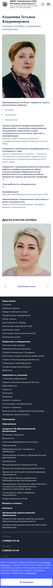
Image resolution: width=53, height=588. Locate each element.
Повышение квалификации (16, 363)
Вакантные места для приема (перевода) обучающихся (23, 473)
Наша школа (9, 301)
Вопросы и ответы (12, 503)
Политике (31, 573)
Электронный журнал (13, 345)
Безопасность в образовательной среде (23, 411)
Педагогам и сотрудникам (16, 341)
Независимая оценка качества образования (18, 514)
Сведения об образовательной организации (18, 430)
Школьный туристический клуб (18, 333)
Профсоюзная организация (16, 366)
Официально (9, 424)
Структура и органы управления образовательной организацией (19, 479)
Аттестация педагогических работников (23, 356)
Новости (6, 389)
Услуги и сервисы (11, 407)
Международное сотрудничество (19, 464)
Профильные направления (16, 315)
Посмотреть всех (26, 286)
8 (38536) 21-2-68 (10, 550)
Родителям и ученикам (14, 375)
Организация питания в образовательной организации (24, 456)
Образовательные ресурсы (16, 348)
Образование (9, 445)
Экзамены (7, 396)
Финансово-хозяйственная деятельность (23, 468)
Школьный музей (11, 337)
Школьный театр (11, 329)
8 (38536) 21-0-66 (10, 540)
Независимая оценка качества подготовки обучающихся (24, 526)
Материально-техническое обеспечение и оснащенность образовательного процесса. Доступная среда (24, 486)
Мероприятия (9, 385)
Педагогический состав (14, 311)
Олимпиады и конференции (17, 404)
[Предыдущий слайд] (5, 286)
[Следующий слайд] (47, 286)
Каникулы (7, 393)
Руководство (9, 461)
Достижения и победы (14, 322)
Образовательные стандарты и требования (18, 450)
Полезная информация (14, 378)
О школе (6, 304)
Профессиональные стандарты (18, 352)
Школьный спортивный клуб (17, 326)
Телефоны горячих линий (15, 414)
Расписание (8, 419)
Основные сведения (13, 434)
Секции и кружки (11, 400)
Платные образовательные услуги (20, 442)
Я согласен (26, 582)
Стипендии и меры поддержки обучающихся (18, 493)
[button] (43, 4)
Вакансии (7, 370)
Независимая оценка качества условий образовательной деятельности (23, 520)
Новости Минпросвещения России (20, 359)
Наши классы (9, 319)
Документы (8, 438)
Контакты (7, 508)
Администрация (10, 308)
